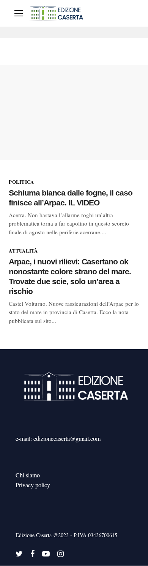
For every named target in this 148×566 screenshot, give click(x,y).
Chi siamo (28, 475)
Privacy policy (33, 485)
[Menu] (19, 13)
